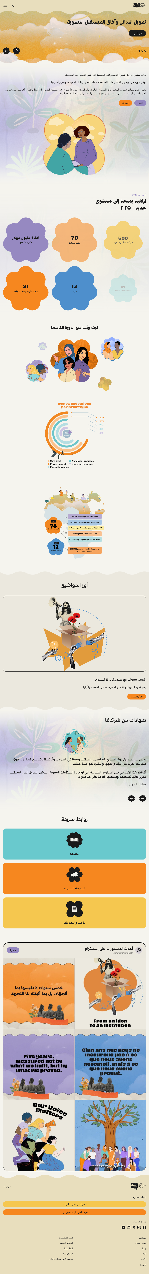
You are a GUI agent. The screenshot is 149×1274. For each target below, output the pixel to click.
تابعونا (13, 950)
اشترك (125, 103)
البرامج (143, 1264)
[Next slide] (6, 50)
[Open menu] (5, 5)
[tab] (145, 51)
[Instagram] (139, 1227)
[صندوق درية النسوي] (139, 6)
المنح (140, 103)
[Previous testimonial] (142, 798)
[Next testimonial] (131, 798)
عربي (8, 1186)
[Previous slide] (16, 50)
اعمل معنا (68, 1248)
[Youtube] (123, 1227)
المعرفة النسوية (66, 1237)
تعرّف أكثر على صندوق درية (74, 1212)
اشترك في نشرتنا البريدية (74, 1204)
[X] (134, 1227)
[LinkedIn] (128, 1227)
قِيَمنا (144, 1248)
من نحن (142, 1237)
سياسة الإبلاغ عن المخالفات (61, 1259)
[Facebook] (144, 1227)
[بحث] (13, 5)
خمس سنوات (140, 1243)
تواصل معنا (68, 1253)
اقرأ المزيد (137, 33)
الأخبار (143, 1259)
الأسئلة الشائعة (66, 1243)
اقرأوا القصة (137, 696)
